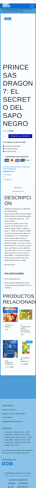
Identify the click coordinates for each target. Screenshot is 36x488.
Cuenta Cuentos (18, 480)
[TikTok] (11, 463)
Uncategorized (12, 168)
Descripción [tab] (18, 187)
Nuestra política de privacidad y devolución (18, 475)
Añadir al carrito (20, 136)
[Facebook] (3, 463)
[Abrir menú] (32, 6)
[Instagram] (7, 463)
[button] (35, 2)
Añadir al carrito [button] (12, 329)
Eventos (23, 483)
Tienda (11, 483)
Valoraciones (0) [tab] (18, 191)
